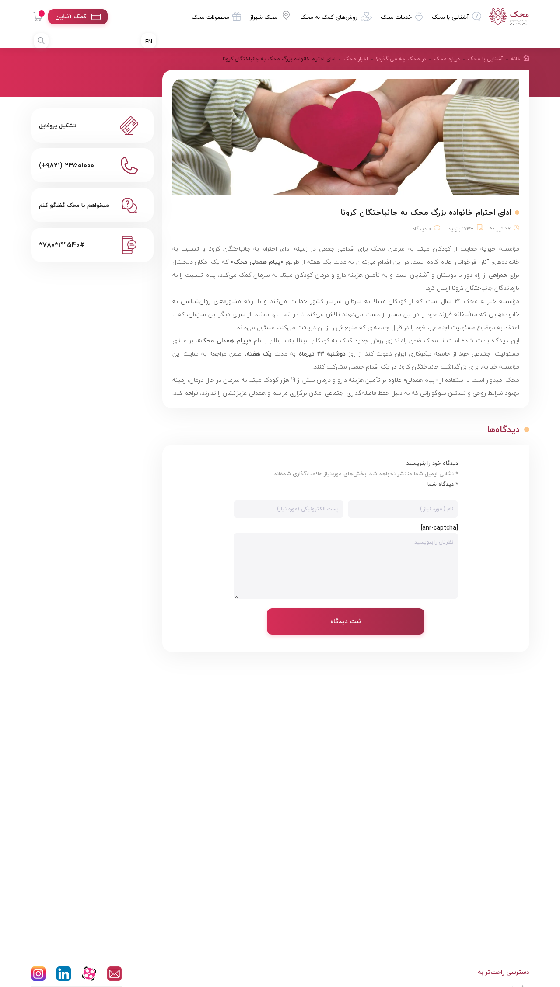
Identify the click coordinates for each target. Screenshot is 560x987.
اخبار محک (355, 58)
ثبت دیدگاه (345, 621)
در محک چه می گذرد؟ (401, 58)
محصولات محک (210, 17)
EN (148, 41)
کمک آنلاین (70, 16)
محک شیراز (263, 17)
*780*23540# (61, 245)
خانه (516, 58)
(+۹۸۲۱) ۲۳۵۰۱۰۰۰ (66, 165)
